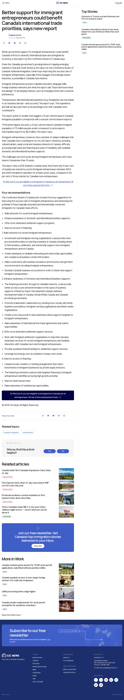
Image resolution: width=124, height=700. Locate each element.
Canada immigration (11, 432)
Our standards (68, 660)
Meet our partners (69, 669)
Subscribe (118, 3)
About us (66, 657)
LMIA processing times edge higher (18, 591)
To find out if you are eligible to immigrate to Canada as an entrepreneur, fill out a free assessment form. (38, 395)
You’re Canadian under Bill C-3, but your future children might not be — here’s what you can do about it (24, 510)
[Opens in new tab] (96, 680)
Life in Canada (38, 682)
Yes (49, 451)
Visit (34, 679)
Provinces (36, 663)
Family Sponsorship (39, 666)
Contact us (98, 657)
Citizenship (7, 516)
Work (5, 572)
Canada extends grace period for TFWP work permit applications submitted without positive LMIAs (101, 46)
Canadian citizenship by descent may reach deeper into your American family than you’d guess (100, 31)
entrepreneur (28, 432)
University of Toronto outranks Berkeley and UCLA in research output (100, 17)
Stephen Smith (15, 35)
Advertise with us (69, 672)
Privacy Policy (117, 694)
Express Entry (7, 477)
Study (84, 22)
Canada (35, 660)
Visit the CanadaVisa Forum (106, 668)
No (63, 451)
